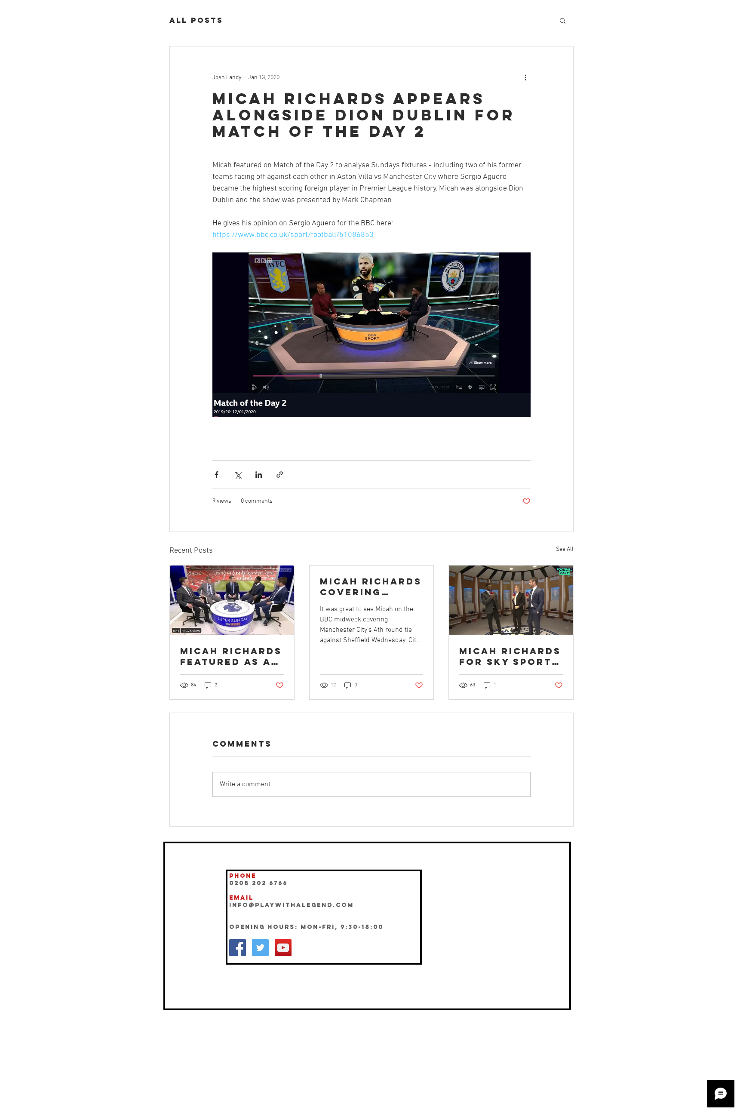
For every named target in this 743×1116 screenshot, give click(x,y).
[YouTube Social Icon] (283, 947)
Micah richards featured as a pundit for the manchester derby (231, 656)
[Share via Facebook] (216, 474)
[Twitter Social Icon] (260, 947)
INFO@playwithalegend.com (291, 905)
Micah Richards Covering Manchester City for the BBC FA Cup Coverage (371, 586)
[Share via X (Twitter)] (237, 474)
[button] (563, 20)
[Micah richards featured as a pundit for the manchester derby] (232, 600)
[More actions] (525, 77)
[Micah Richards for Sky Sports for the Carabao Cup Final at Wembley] (511, 600)
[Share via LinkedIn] (259, 474)
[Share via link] (280, 474)
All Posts (196, 20)
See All (565, 549)
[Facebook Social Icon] (237, 947)
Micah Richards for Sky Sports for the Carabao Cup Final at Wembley (510, 656)
